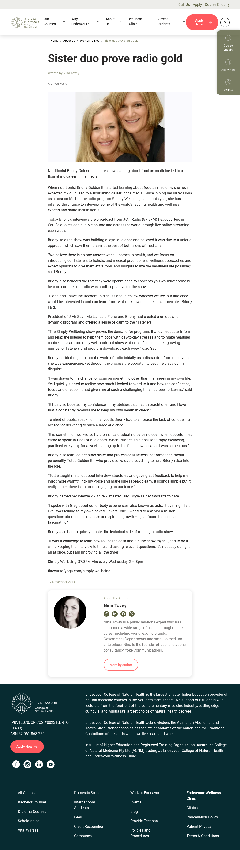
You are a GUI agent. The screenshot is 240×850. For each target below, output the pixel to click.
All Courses (27, 793)
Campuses (83, 836)
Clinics (192, 808)
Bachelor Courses (32, 802)
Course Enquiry (217, 4)
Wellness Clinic (135, 21)
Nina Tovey (71, 73)
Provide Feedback (145, 821)
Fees (78, 817)
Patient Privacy (199, 826)
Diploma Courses (32, 811)
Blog (134, 811)
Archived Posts (57, 83)
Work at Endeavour (145, 793)
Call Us (184, 4)
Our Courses (50, 21)
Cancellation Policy (202, 817)
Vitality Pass (28, 830)
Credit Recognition (89, 826)
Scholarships (28, 821)
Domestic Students (89, 793)
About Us (110, 21)
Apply (197, 4)
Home (54, 40)
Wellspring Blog (90, 40)
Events (135, 802)
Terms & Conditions (203, 836)
